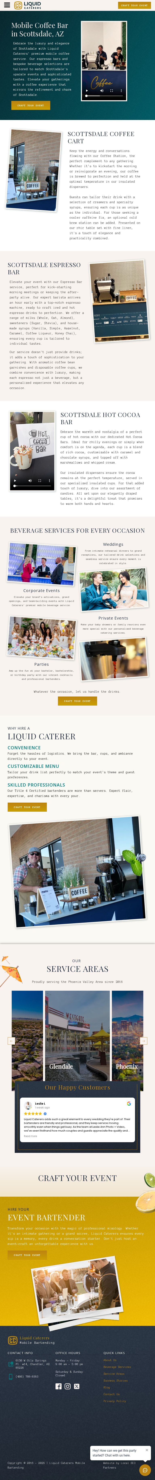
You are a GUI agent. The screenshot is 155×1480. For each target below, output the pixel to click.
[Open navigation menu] (7, 5)
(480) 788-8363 (27, 1376)
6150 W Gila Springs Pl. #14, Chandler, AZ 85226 (33, 1364)
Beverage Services (117, 1366)
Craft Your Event (134, 5)
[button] (11, 1041)
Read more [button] (30, 1136)
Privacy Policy (115, 1401)
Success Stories (116, 1380)
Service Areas (114, 1373)
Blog (107, 1387)
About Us (110, 1360)
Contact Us (112, 1394)
